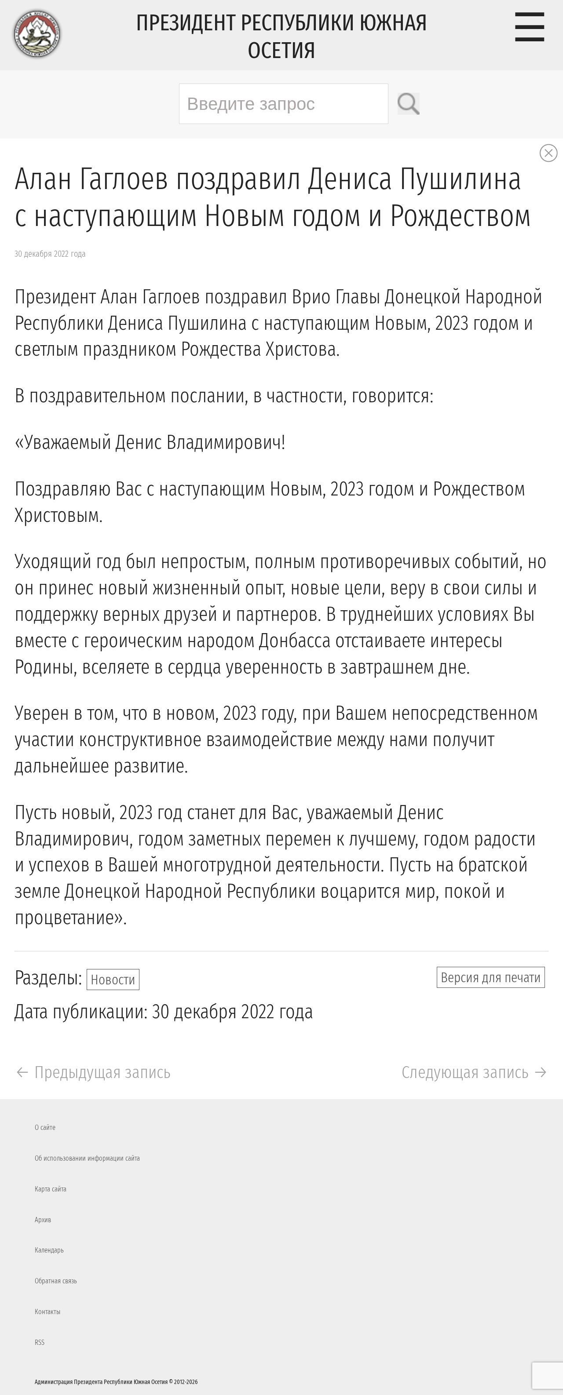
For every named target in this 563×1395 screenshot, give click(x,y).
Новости (113, 979)
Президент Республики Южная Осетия (281, 36)
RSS (39, 1342)
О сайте (45, 1127)
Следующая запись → (475, 1072)
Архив (43, 1220)
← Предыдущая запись (93, 1072)
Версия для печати (491, 977)
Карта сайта (50, 1189)
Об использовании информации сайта (87, 1158)
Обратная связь (56, 1281)
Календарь (49, 1250)
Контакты (47, 1312)
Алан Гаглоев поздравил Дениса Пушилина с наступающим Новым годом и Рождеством (273, 197)
